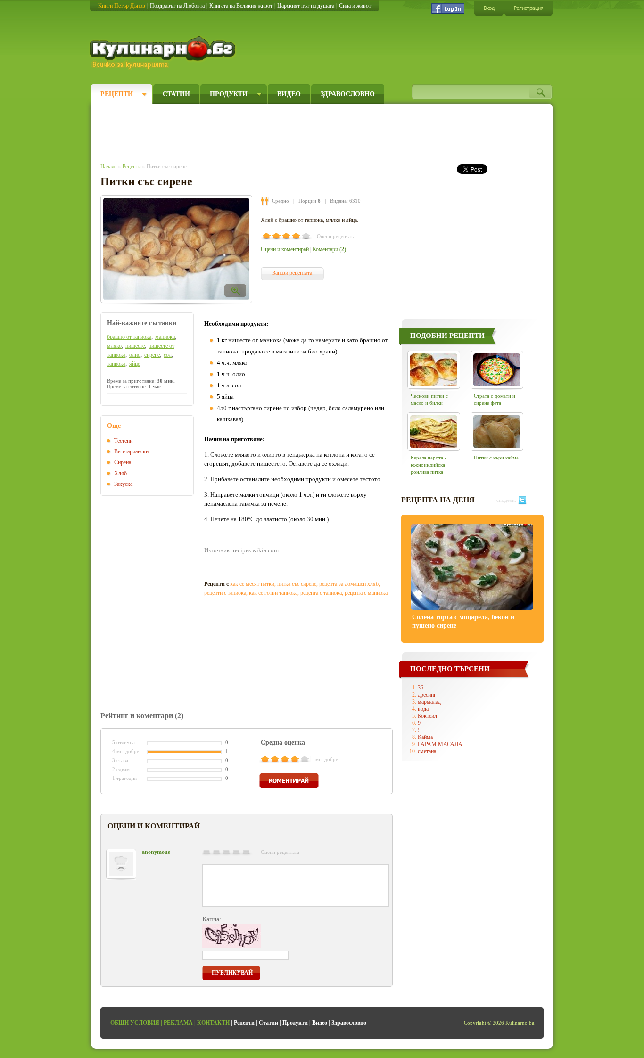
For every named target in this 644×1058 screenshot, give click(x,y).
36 (420, 687)
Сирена (122, 462)
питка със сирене (296, 584)
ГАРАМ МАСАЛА (440, 744)
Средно (280, 201)
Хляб (120, 473)
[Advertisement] (273, 131)
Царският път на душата (305, 5)
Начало (108, 166)
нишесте (135, 346)
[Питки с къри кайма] (497, 431)
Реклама (178, 1022)
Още (114, 425)
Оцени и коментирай (285, 249)
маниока (165, 337)
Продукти (229, 94)
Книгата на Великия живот (240, 5)
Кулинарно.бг (164, 53)
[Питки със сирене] (176, 249)
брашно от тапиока (129, 337)
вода (423, 708)
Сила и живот (355, 5)
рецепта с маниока (366, 593)
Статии (176, 94)
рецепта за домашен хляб (349, 584)
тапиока (116, 364)
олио (134, 355)
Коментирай (289, 780)
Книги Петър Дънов (121, 5)
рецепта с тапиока (321, 593)
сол (168, 355)
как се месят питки (252, 584)
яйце (134, 364)
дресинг (427, 694)
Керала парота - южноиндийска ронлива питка (428, 465)
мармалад (429, 701)
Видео (289, 94)
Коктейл (427, 716)
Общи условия (134, 1022)
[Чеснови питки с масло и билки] (433, 370)
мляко (114, 346)
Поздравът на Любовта (177, 5)
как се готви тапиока (273, 593)
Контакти (213, 1022)
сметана (427, 751)
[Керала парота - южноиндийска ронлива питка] (433, 431)
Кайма (425, 737)
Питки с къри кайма (496, 457)
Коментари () (329, 249)
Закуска (123, 484)
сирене (152, 355)
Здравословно (348, 94)
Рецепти (116, 94)
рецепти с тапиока (225, 593)
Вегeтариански (131, 451)
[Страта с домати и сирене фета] (497, 370)
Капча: (211, 919)
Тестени (123, 440)
